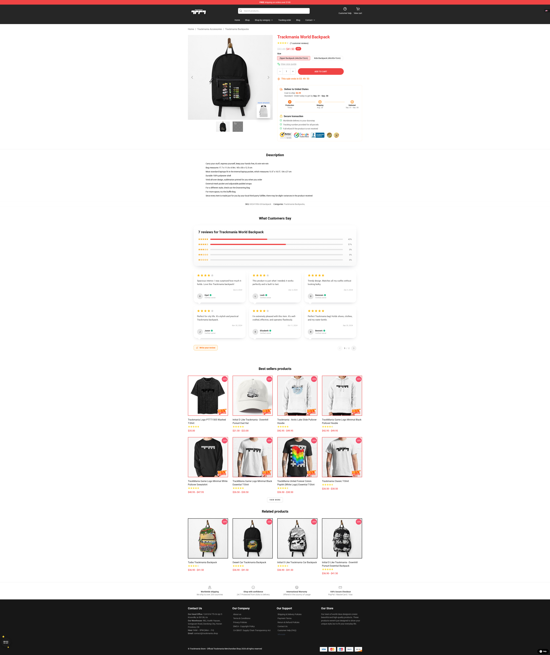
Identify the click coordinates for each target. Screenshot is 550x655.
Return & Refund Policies (288, 622)
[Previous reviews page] (339, 348)
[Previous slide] (192, 77)
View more (275, 500)
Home (191, 29)
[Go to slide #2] (238, 126)
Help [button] (545, 651)
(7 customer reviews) (299, 43)
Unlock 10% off (5, 642)
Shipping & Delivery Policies (289, 614)
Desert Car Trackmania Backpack (249, 562)
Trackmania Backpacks (237, 29)
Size (279, 53)
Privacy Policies (240, 622)
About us (237, 614)
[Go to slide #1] (223, 126)
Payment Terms (284, 618)
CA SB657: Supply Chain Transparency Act (252, 630)
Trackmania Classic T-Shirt (335, 481)
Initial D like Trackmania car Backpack (297, 562)
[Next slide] (268, 77)
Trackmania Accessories (209, 29)
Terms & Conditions (241, 618)
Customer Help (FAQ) (287, 630)
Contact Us (282, 626)
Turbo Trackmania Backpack (202, 562)
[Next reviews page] (353, 348)
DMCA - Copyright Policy (244, 626)
